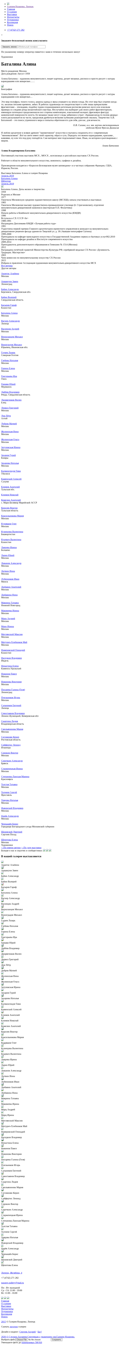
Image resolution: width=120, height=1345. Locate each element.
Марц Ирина (7, 626)
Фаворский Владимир (12, 808)
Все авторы (7, 265)
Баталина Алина (9, 313)
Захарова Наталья (10, 463)
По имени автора (11, 847)
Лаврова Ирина (9, 547)
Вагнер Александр (10, 321)
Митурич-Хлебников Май (14, 642)
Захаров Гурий (8, 455)
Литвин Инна (8, 571)
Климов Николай (9, 494)
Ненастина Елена (10, 666)
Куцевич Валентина (11, 539)
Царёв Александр (10, 816)
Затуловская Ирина (10, 447)
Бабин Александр (10, 289)
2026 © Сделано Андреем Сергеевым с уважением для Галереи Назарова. (38, 1336)
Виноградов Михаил (11, 344)
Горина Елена (8, 368)
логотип (14, 1326)
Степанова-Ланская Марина (15, 776)
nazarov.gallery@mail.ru (12, 1283)
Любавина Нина (9, 595)
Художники (13, 19)
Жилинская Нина (10, 431)
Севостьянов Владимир (13, 713)
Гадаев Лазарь (8, 352)
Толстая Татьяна (9, 784)
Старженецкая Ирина (12, 768)
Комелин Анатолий (11, 500)
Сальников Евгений (11, 705)
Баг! (40, 1332)
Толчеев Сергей (9, 792)
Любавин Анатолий (11, 587)
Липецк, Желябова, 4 (11, 1273)
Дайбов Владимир (10, 392)
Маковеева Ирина (10, 610)
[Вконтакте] (44, 850)
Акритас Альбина (10, 273)
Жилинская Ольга (10, 439)
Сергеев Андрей (27, 1332)
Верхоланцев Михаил (12, 336)
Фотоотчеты (13, 17)
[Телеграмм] (50, 850)
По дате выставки (31, 847)
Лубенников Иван (10, 579)
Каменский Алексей (11, 479)
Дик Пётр (6, 415)
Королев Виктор (9, 508)
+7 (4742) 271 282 (15, 30)
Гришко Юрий (8, 384)
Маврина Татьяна (10, 602)
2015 (3, 1321)
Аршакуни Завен (9, 281)
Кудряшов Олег (9, 523)
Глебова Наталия (9, 360)
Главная (11, 9)
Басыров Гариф (9, 305)
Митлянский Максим (12, 634)
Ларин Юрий (7, 555)
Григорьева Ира (9, 376)
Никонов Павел (9, 674)
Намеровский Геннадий (13, 650)
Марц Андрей (8, 618)
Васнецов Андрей (10, 329)
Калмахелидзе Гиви (11, 471)
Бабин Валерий (9, 297)
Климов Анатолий (10, 487)
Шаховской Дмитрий (11, 832)
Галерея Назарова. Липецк (20, 6)
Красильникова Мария (12, 516)
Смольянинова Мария (12, 729)
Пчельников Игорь (10, 697)
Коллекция (12, 22)
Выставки (12, 14)
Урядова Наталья (9, 800)
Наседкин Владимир (11, 658)
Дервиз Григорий (10, 408)
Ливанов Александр (11, 563)
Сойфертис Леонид (10, 745)
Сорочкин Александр (12, 760)
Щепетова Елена (9, 839)
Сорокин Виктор (9, 753)
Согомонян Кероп (10, 737)
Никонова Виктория (11, 681)
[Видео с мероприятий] (47, 850)
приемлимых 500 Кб (32, 1342)
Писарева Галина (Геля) (13, 689)
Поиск (10, 25)
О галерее (12, 12)
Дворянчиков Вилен (11, 400)
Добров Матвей (9, 423)
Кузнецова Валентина (12, 531)
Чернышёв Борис (9, 824)
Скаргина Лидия (9, 721)
